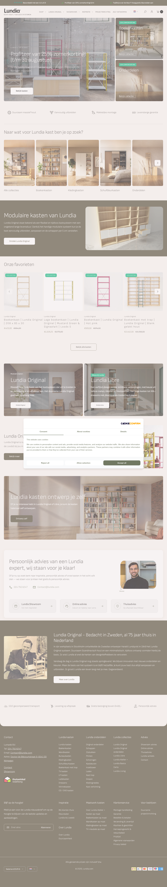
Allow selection (83, 463)
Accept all (121, 463)
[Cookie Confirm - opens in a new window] (130, 423)
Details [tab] (123, 431)
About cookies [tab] (83, 431)
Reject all (45, 463)
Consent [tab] (43, 431)
